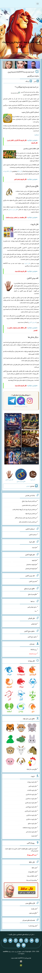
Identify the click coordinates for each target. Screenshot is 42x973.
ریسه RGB (34, 649)
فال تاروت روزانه (32, 781)
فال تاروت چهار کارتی (31, 802)
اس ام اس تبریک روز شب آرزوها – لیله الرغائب (24, 509)
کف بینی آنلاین (32, 322)
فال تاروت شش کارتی (31, 810)
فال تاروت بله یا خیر (31, 831)
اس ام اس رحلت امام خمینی (29, 505)
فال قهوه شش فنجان (31, 568)
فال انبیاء (34, 547)
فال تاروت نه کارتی (31, 815)
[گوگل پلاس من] (5, 940)
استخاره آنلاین (33, 534)
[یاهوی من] (37, 940)
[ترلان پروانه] (21, 65)
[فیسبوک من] (26, 940)
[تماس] (16, 940)
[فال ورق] (13, 456)
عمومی (28, 486)
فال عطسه (34, 908)
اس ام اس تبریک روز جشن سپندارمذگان (26, 517)
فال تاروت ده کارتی (31, 819)
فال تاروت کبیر (32, 786)
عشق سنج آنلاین (32, 636)
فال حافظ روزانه (7, 171)
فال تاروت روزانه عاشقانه (30, 827)
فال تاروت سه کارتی (31, 798)
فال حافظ (19, 171)
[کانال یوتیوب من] (24, 945)
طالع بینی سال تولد (32, 769)
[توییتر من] (10, 940)
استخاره (36, 134)
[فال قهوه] (30, 439)
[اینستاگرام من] (21, 940)
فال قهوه (34, 560)
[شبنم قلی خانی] (9, 65)
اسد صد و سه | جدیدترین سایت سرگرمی (21, 44)
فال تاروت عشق (32, 823)
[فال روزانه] (13, 422)
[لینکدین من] (18, 945)
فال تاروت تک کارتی (31, 794)
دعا (36, 611)
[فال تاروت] (30, 422)
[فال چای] (30, 456)
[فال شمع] (13, 439)
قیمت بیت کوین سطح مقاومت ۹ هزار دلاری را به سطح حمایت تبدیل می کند (21, 849)
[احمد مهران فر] (33, 65)
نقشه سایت (14, 957)
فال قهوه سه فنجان (31, 564)
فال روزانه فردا (32, 925)
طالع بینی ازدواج (13, 209)
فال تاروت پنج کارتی (31, 806)
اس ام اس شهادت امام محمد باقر (28, 521)
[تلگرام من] (32, 940)
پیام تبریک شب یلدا (31, 880)
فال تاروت (27, 263)
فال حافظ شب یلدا (32, 875)
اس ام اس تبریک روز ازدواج (29, 501)
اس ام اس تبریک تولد (31, 513)
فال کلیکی (34, 623)
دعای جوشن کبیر (32, 606)
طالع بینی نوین (33, 912)
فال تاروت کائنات (32, 790)
